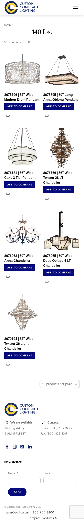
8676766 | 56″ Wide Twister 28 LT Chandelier (57, 177)
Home (7, 25)
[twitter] (22, 446)
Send (17, 492)
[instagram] (15, 446)
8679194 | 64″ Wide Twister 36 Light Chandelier (18, 343)
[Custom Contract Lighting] (21, 7)
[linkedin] (30, 446)
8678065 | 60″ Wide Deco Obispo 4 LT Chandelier (57, 260)
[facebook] (7, 446)
